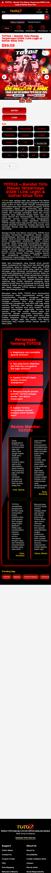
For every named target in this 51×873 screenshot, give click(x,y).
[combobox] (23, 16)
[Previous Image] (4, 77)
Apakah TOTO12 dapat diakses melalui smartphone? (23, 380)
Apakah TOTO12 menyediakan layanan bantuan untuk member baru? (22, 411)
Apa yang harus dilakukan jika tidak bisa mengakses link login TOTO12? (25, 366)
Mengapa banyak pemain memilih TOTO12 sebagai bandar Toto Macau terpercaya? (24, 395)
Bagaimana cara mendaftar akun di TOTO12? (25, 353)
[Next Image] (46, 77)
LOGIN (14, 118)
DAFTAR (14, 111)
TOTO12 (5, 201)
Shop (3, 12)
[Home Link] (16, 11)
